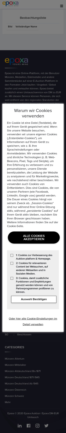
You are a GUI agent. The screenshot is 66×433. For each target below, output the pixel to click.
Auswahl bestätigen (34, 299)
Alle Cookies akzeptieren (34, 237)
